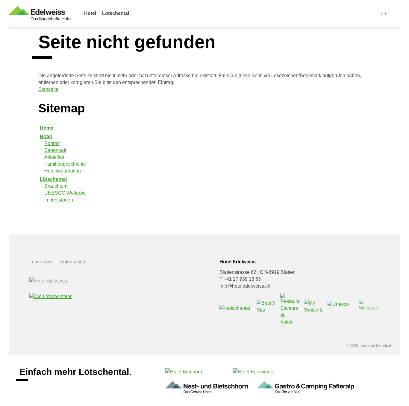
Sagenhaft (55, 150)
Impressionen (58, 199)
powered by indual (376, 346)
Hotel (46, 136)
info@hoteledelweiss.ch (244, 286)
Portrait (52, 143)
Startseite (48, 89)
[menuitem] (90, 16)
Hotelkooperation (62, 170)
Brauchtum (55, 186)
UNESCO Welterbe (65, 193)
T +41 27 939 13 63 (240, 279)
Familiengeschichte (65, 164)
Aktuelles (54, 157)
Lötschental (53, 179)
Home (46, 128)
